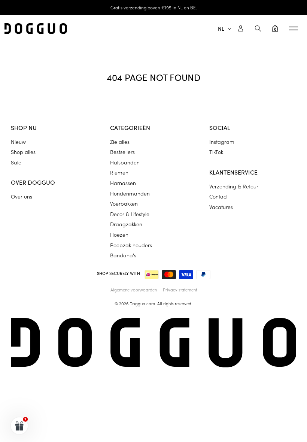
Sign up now (202, 269)
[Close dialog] (289, 160)
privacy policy (195, 293)
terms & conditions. (243, 293)
